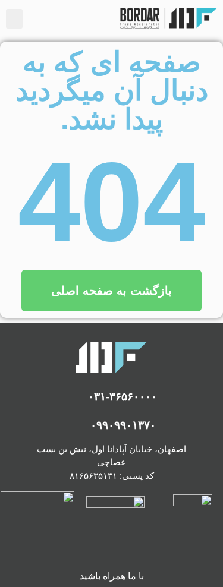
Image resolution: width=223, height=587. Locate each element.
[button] (14, 19)
